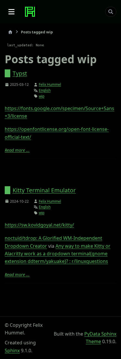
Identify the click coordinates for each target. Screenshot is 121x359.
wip (41, 96)
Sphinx (12, 350)
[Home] (10, 32)
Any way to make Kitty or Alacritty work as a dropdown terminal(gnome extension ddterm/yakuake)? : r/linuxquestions (57, 254)
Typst (20, 73)
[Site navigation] (11, 12)
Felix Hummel (50, 84)
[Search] (110, 12)
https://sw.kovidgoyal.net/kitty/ (39, 225)
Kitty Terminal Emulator (44, 190)
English (45, 90)
